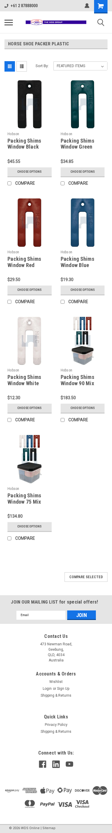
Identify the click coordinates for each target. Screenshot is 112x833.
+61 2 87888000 (24, 5)
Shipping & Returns (56, 695)
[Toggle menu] (8, 22)
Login (47, 689)
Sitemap (49, 828)
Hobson (13, 134)
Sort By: (42, 66)
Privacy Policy (56, 725)
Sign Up (63, 689)
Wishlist (56, 682)
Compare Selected (86, 577)
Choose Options (29, 171)
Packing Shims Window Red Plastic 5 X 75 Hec (28, 265)
